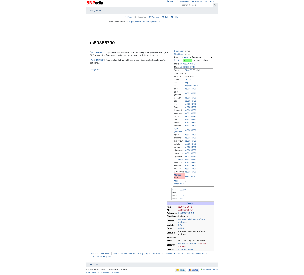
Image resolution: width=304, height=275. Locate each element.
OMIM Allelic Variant (187, 243)
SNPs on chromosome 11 (123, 253)
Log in (215, 1)
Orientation (179, 51)
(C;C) (176, 60)
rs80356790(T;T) (187, 67)
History (176, 17)
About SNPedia (103, 272)
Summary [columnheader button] (196, 57)
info (180, 225)
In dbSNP (105, 253)
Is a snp (94, 253)
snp (186, 82)
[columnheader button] (187, 57)
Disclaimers (115, 272)
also (181, 198)
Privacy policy (91, 272)
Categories (95, 69)
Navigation (95, 10)
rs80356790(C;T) (187, 64)
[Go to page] (215, 5)
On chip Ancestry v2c (197, 253)
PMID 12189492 (98, 52)
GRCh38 (188, 70)
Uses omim (158, 253)
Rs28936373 (190, 176)
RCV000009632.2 (186, 249)
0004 (182, 195)
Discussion (142, 17)
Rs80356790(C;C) (186, 213)
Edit (166, 17)
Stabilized (178, 54)
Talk (171, 1)
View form (155, 17)
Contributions (184, 1)
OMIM (174, 190)
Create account (201, 1)
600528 (183, 190)
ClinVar (190, 203)
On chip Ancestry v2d (101, 256)
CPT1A (188, 79)
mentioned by (191, 85)
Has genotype (144, 253)
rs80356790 (190, 89)
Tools (95, 264)
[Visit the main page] (95, 2)
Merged (177, 175)
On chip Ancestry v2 (175, 253)
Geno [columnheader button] (176, 57)
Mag (186, 57)
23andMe (178, 159)
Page (130, 17)
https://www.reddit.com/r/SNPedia (144, 21)
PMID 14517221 (97, 60)
